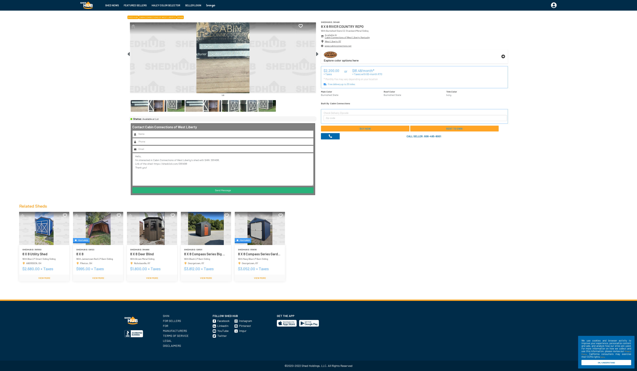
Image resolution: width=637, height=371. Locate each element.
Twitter (222, 336)
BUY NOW (365, 128)
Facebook (223, 321)
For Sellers (172, 321)
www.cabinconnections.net (338, 45)
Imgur (243, 331)
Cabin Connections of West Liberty (157, 17)
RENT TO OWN (454, 128)
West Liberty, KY (333, 41)
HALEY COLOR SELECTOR (166, 5)
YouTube (223, 331)
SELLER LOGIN (193, 5)
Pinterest (245, 326)
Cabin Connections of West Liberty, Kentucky (347, 37)
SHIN (166, 316)
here (602, 357)
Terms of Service (176, 336)
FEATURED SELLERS (135, 5)
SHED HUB (132, 17)
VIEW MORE (44, 278)
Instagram (245, 321)
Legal (167, 340)
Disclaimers (172, 345)
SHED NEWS (112, 5)
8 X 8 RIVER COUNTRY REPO (342, 26)
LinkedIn (222, 326)
